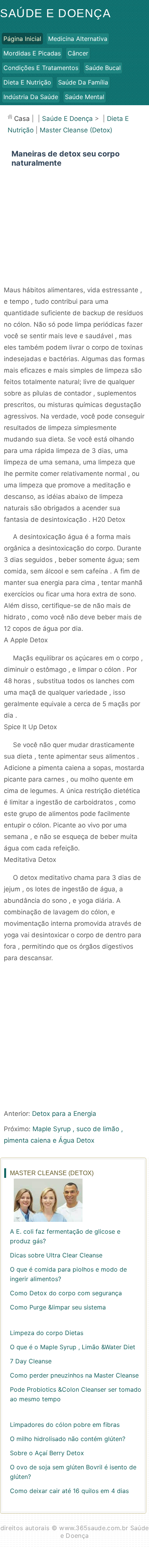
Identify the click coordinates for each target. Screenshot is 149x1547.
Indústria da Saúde (30, 97)
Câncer (78, 53)
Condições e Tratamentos (40, 68)
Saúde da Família (83, 82)
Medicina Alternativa (77, 38)
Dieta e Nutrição (27, 82)
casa (22, 118)
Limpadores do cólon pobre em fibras (65, 1424)
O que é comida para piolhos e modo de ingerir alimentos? (68, 1274)
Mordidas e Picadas (32, 53)
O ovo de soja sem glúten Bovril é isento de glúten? (73, 1471)
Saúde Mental (84, 97)
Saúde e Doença (55, 13)
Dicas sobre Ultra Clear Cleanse (56, 1255)
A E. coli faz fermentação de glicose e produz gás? (65, 1236)
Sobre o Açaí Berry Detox (47, 1453)
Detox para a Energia (64, 1113)
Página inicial (22, 38)
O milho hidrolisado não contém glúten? (67, 1439)
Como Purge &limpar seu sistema (58, 1307)
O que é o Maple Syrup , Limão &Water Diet (72, 1347)
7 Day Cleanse (31, 1361)
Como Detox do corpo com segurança (66, 1293)
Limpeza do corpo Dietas (46, 1333)
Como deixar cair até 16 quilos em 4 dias (69, 1491)
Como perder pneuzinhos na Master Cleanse (74, 1375)
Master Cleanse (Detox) (76, 130)
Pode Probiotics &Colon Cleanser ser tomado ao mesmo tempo (75, 1394)
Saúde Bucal (103, 68)
